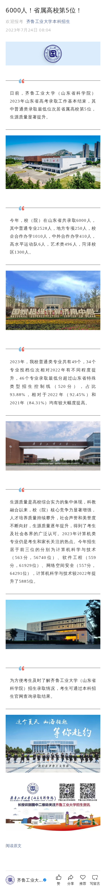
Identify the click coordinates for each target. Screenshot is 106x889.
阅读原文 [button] (13, 845)
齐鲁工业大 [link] (30, 880)
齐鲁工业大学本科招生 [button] (48, 21)
